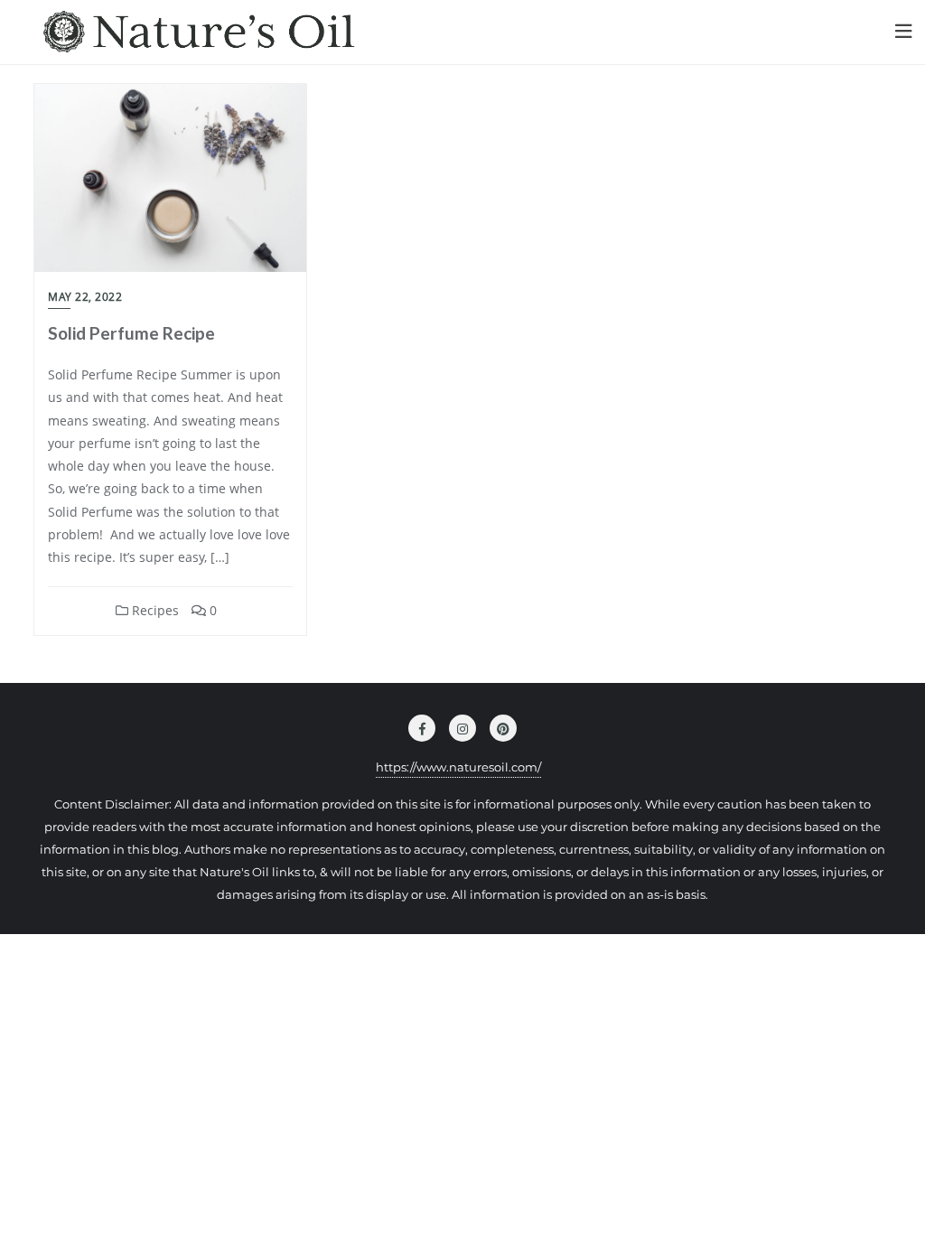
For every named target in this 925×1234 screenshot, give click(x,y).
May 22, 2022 (85, 296)
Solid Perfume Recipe (131, 333)
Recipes (153, 610)
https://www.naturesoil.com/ (458, 767)
